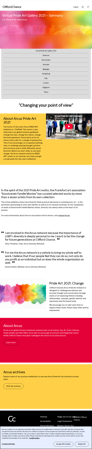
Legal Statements (64, 421)
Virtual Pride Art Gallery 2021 (46, 51)
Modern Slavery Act (65, 426)
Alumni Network (47, 426)
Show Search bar (83, 6)
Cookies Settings (8, 444)
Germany (46, 69)
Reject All (81, 444)
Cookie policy (34, 438)
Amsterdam (46, 60)
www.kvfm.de (64, 216)
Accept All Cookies (63, 444)
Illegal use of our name (66, 417)
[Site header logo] (42, 7)
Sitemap (43, 417)
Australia (46, 65)
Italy (46, 78)
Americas (46, 55)
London (46, 83)
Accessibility (45, 421)
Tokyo (46, 92)
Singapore (46, 87)
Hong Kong (46, 74)
